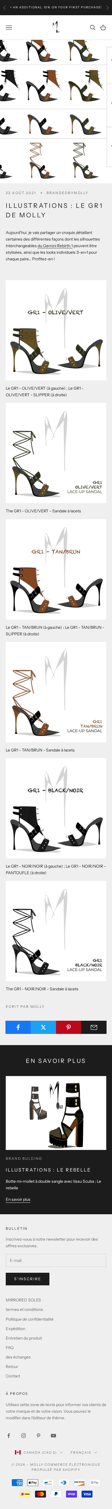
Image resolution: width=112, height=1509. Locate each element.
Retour (12, 1366)
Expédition (15, 1328)
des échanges (18, 1357)
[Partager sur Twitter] (43, 1027)
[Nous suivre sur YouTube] (53, 1435)
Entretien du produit (24, 1338)
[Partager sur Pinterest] (68, 1027)
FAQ (9, 1347)
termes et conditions (24, 1309)
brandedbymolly (67, 193)
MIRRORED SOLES (23, 1300)
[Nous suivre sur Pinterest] (38, 1435)
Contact (13, 1376)
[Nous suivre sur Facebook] (8, 1435)
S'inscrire (27, 1278)
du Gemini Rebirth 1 (55, 245)
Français (81, 1453)
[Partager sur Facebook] (18, 1027)
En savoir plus (18, 1199)
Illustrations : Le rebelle (48, 1170)
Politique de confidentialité (29, 1319)
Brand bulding (24, 1158)
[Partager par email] (93, 1027)
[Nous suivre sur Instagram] (23, 1435)
